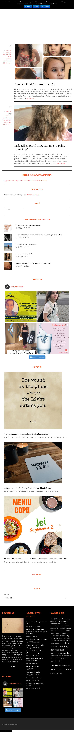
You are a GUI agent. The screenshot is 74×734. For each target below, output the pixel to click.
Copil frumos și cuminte (33, 666)
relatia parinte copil (66, 655)
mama (68, 638)
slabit (65, 658)
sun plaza (58, 669)
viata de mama (7, 63)
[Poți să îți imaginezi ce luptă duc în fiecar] (21, 306)
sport (51, 661)
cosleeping (57, 623)
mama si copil (54, 640)
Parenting (8, 50)
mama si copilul (62, 640)
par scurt (8, 54)
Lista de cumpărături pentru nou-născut (28, 225)
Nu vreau (36, 6)
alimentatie (53, 621)
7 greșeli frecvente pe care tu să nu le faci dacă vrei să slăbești (26, 181)
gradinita (53, 630)
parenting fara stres (55, 655)
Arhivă (6, 594)
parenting (56, 643)
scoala (57, 658)
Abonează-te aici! (33, 195)
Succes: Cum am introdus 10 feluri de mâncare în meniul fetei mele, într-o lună (35, 559)
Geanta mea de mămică (33, 672)
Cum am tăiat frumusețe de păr (34, 84)
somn (68, 658)
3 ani (55, 619)
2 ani (52, 619)
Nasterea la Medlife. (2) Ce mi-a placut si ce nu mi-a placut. (33, 263)
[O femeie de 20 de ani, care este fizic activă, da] (53, 338)
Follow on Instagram (38, 357)
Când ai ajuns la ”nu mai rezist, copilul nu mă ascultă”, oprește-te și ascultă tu (39, 235)
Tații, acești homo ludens (33, 678)
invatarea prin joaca (61, 630)
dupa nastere (65, 626)
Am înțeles (28, 6)
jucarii (5, 118)
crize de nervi (54, 626)
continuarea (30, 98)
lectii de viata (54, 638)
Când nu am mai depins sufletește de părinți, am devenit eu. (28, 434)
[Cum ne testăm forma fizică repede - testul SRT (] (21, 338)
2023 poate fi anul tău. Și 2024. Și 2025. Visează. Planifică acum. (28, 488)
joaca (68, 631)
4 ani (59, 619)
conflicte (52, 623)
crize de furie (65, 623)
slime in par (7, 122)
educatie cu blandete (55, 628)
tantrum (63, 669)
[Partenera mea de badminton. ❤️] (53, 306)
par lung (8, 120)
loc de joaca (61, 638)
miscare (69, 640)
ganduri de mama (66, 628)
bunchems (8, 116)
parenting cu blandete (60, 653)
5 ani (7, 52)
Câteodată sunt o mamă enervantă (26, 244)
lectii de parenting (62, 636)
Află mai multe (45, 6)
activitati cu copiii (66, 619)
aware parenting (62, 621)
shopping (61, 658)
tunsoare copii (7, 61)
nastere (52, 643)
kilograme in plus (58, 633)
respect (52, 658)
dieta (60, 626)
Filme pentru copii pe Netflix (24, 254)
